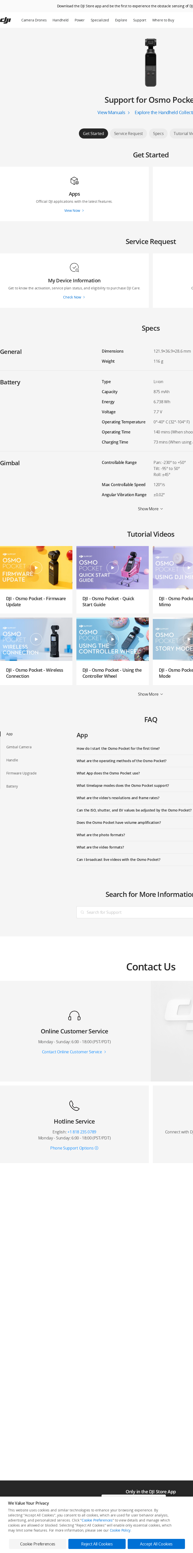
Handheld (61, 20)
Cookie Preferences (97, 1520)
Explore (121, 20)
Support (139, 20)
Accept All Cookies (156, 1544)
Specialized (100, 20)
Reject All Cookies (97, 1544)
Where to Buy (163, 20)
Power (80, 20)
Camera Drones (33, 20)
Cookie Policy (120, 1530)
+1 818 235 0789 (81, 1132)
